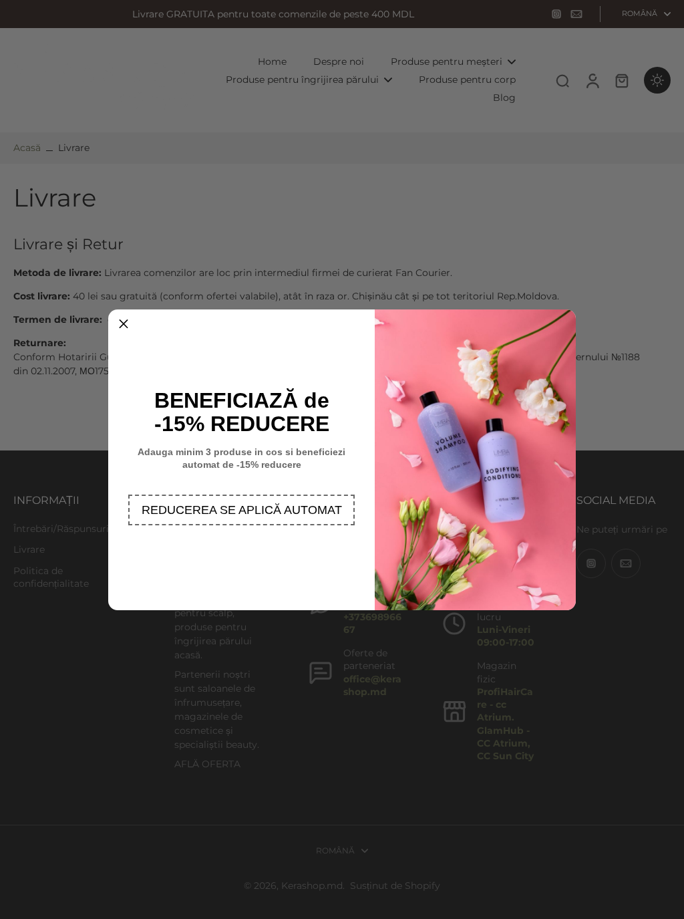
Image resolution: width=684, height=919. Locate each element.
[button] (241, 510)
